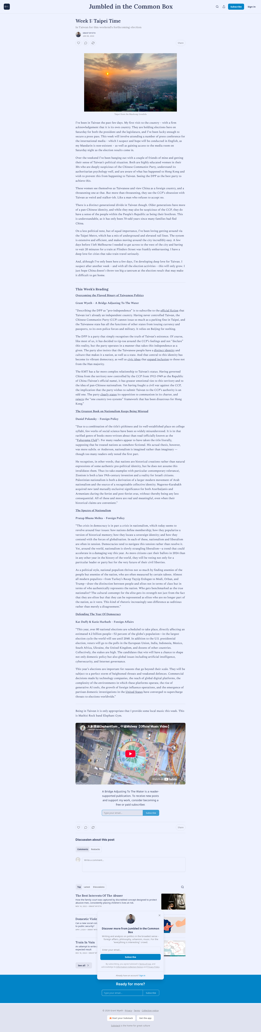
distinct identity (164, 350)
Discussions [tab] (98, 887)
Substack (115, 1025)
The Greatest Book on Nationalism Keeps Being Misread (112, 411)
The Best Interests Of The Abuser (99, 895)
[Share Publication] (224, 7)
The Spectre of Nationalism (93, 510)
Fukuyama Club (87, 440)
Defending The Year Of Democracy (98, 614)
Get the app (145, 1018)
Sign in (252, 6)
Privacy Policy (153, 967)
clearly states (108, 394)
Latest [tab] (87, 887)
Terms (137, 1010)
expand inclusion (158, 359)
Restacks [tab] (95, 849)
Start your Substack (122, 1018)
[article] (130, 902)
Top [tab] (79, 887)
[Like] (79, 43)
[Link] (71, 289)
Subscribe (236, 6)
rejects (80, 399)
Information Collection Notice (129, 967)
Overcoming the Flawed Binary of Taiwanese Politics (110, 295)
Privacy (128, 1010)
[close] (159, 915)
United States (134, 692)
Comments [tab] (82, 849)
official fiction (169, 310)
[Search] (217, 7)
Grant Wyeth (89, 33)
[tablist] (89, 849)
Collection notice (150, 1010)
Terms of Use (145, 964)
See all (81, 965)
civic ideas (134, 359)
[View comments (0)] (86, 43)
